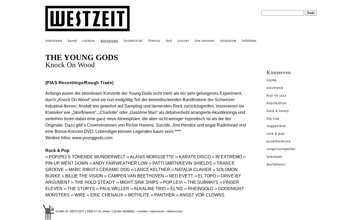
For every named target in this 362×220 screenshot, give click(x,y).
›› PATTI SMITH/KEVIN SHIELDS (180, 163)
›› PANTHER (163, 195)
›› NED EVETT (179, 176)
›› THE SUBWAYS (201, 182)
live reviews (205, 41)
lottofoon (249, 41)
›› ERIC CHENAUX (105, 195)
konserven (109, 41)
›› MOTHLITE (136, 195)
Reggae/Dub (276, 126)
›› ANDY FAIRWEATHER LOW (118, 163)
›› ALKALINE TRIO (148, 188)
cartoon (88, 41)
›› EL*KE (175, 188)
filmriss (154, 41)
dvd (169, 41)
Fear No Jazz (276, 95)
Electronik (275, 87)
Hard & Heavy (278, 111)
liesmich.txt (133, 41)
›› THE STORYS (79, 188)
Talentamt (274, 156)
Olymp (272, 80)
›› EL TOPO (205, 176)
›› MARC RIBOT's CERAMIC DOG (97, 169)
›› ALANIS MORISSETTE (150, 157)
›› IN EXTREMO (227, 157)
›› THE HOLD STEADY (93, 182)
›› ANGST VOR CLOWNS (200, 195)
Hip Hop (273, 118)
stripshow (228, 41)
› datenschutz (174, 211)
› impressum (156, 211)
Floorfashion (277, 103)
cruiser (183, 41)
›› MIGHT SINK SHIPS (137, 182)
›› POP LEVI (171, 182)
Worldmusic (276, 164)
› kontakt (141, 211)
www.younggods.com (92, 138)
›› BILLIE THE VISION (82, 176)
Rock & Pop (276, 133)
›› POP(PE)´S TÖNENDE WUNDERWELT (85, 157)
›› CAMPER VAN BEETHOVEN (134, 176)
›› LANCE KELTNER (150, 169)
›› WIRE (78, 195)
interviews (54, 41)
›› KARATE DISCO (193, 157)
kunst (72, 41)
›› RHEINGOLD (198, 188)
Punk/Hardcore (279, 141)
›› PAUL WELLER (112, 188)
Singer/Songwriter (281, 149)
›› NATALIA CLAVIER (191, 169)
